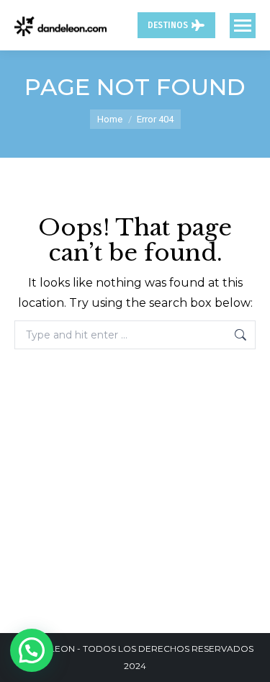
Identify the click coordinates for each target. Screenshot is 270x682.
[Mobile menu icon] (243, 25)
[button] (31, 650)
